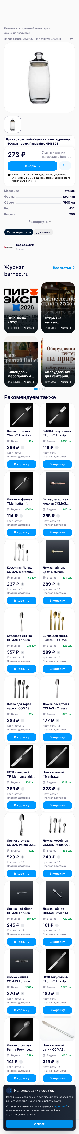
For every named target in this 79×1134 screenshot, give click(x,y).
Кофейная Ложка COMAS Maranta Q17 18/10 (19, 570)
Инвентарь (11, 28)
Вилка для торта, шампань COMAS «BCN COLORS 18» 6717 (56, 638)
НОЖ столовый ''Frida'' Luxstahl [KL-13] (19, 774)
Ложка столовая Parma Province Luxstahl (19, 1047)
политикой (61, 1106)
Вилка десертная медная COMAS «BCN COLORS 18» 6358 (56, 501)
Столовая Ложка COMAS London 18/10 (19, 638)
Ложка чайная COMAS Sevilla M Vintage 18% (55, 911)
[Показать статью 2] (39, 389)
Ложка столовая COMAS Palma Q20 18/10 (21, 843)
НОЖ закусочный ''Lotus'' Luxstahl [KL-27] (56, 979)
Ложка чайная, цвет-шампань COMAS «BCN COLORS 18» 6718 (55, 570)
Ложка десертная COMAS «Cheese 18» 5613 (56, 706)
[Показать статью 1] (36, 389)
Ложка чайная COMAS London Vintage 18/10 (18, 979)
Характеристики (19, 232)
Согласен (40, 1124)
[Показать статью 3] (42, 389)
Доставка (43, 232)
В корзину (32, 166)
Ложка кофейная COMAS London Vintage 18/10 (19, 911)
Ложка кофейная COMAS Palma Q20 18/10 (57, 843)
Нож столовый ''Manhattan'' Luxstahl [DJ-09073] (54, 774)
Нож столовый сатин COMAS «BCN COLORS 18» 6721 (56, 1047)
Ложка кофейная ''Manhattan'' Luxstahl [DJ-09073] (19, 501)
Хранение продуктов (17, 32)
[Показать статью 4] (45, 389)
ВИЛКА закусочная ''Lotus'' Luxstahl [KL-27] (57, 433)
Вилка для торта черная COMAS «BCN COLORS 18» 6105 (20, 706)
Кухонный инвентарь (35, 28)
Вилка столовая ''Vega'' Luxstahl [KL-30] (19, 433)
